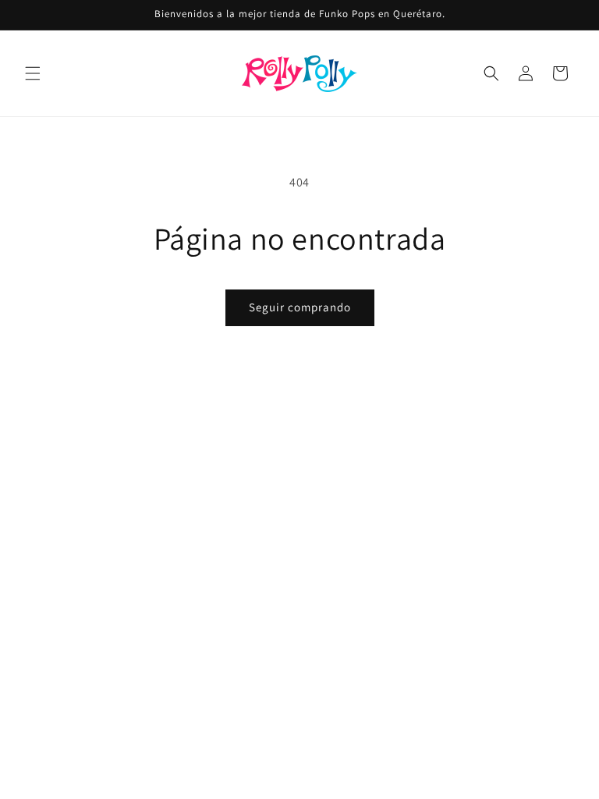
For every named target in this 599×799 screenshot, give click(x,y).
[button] (33, 73)
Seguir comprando (300, 307)
